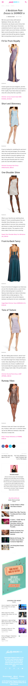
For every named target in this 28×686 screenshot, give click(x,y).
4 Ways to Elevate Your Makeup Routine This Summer (17, 532)
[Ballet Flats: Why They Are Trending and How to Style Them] (5, 514)
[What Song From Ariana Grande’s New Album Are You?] (22, 614)
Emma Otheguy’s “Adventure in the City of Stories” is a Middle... (9, 637)
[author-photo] (14, 472)
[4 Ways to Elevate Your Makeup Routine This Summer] (5, 532)
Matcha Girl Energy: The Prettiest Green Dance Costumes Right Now (17, 539)
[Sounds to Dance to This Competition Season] (22, 630)
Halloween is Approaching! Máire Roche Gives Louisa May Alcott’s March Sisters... (9, 622)
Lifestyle (7, 5)
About (15, 676)
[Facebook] (3, 446)
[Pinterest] (6, 446)
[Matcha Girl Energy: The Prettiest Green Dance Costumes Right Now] (5, 540)
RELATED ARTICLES (14, 498)
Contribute (14, 678)
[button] (2, 2)
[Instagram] (9, 668)
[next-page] (15, 553)
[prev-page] (12, 553)
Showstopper (7, 676)
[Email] (13, 446)
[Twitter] (10, 446)
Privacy (21, 676)
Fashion (12, 5)
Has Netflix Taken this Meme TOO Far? (7, 456)
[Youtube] (22, 668)
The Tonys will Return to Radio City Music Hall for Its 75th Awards (20, 457)
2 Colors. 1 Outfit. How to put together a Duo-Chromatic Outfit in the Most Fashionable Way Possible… (17, 523)
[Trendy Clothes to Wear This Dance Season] (5, 506)
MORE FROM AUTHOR (14, 500)
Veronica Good (11, 16)
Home (3, 5)
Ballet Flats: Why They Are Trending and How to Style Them (18, 514)
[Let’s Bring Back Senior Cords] (5, 547)
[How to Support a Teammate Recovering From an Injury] (22, 607)
